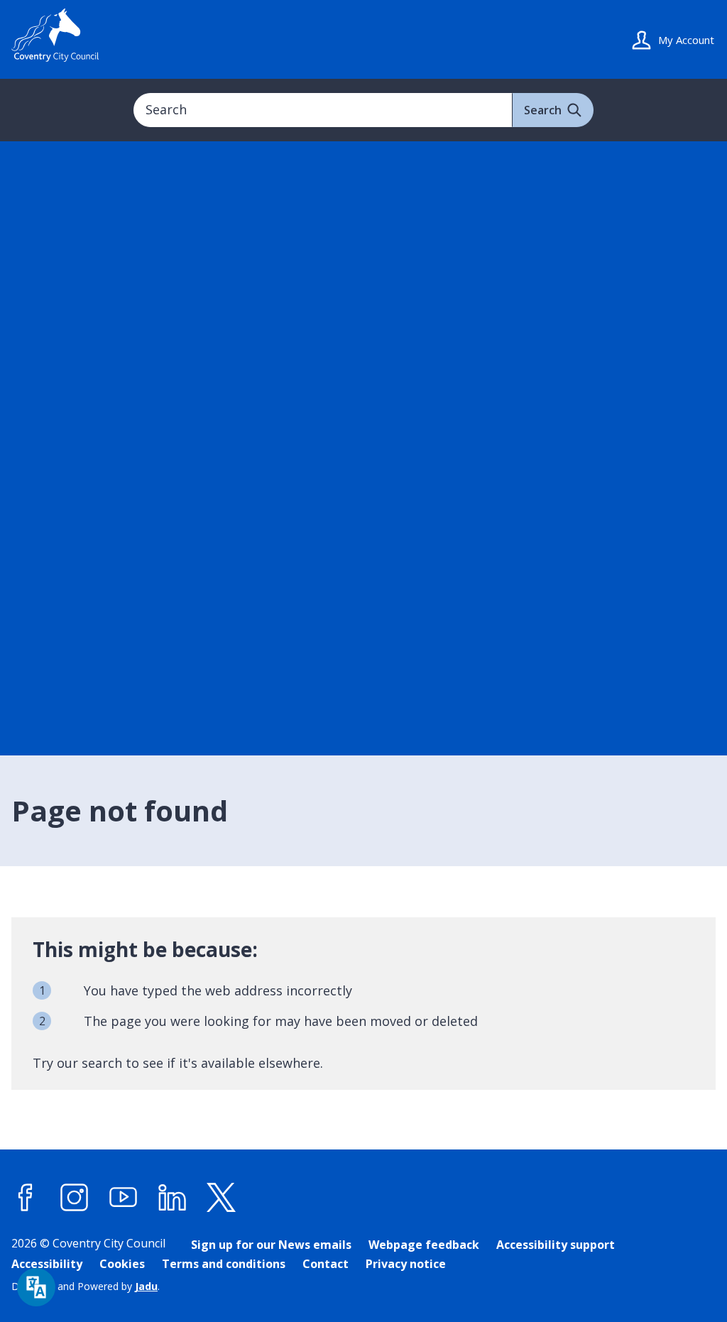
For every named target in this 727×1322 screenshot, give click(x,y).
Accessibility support (555, 1244)
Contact (325, 1264)
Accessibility (46, 1264)
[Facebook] (25, 1198)
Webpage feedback (423, 1244)
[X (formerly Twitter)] (221, 1198)
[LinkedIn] (172, 1198)
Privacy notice (406, 1264)
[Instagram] (74, 1198)
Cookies (122, 1264)
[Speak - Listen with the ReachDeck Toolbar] (36, 1287)
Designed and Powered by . (85, 1286)
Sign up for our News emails (271, 1244)
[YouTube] (123, 1198)
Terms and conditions (223, 1264)
